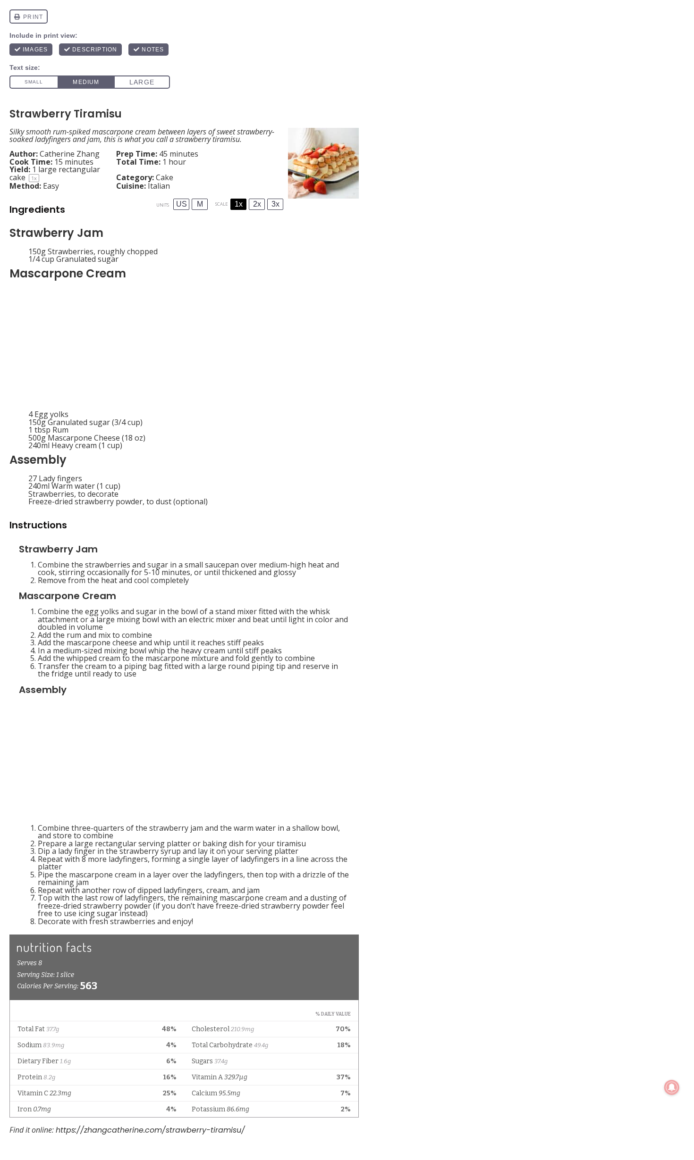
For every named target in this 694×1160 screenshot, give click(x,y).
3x (275, 204)
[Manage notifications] (671, 1087)
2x (257, 204)
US (181, 204)
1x (239, 204)
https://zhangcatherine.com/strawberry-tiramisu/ (150, 1130)
